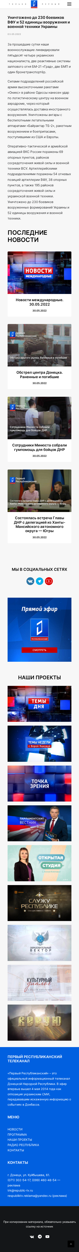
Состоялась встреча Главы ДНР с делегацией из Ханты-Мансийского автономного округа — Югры (39, 524)
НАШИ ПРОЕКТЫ (20, 1139)
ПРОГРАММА (17, 1134)
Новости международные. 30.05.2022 (39, 302)
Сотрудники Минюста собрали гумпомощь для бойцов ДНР (39, 447)
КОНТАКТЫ (16, 1150)
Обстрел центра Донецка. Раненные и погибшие (39, 374)
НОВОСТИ (15, 1129)
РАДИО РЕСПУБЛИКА (23, 1145)
